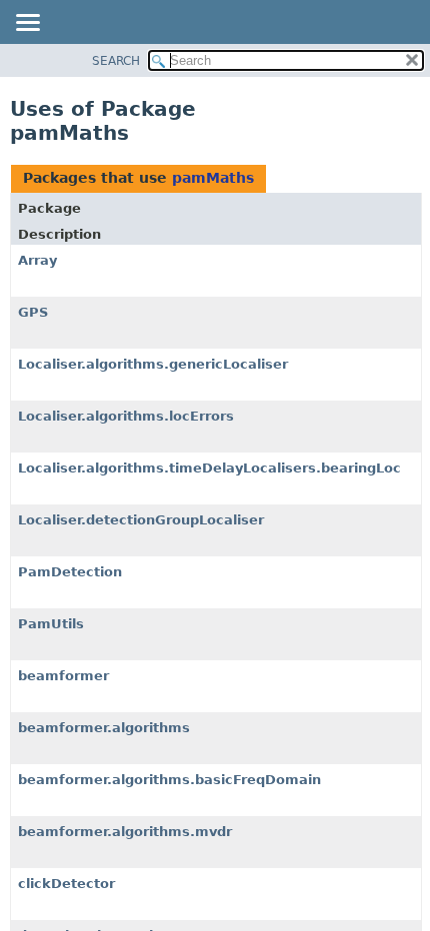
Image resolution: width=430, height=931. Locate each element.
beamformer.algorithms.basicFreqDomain (169, 779)
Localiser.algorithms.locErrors (126, 416)
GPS (33, 312)
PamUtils (51, 623)
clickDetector (66, 883)
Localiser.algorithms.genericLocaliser (153, 364)
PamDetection (70, 571)
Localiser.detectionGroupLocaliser (141, 519)
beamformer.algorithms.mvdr (125, 831)
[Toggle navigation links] (27, 24)
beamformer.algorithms (104, 727)
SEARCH (116, 61)
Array (37, 260)
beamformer (63, 675)
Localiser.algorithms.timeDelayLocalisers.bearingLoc (209, 468)
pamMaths (213, 178)
